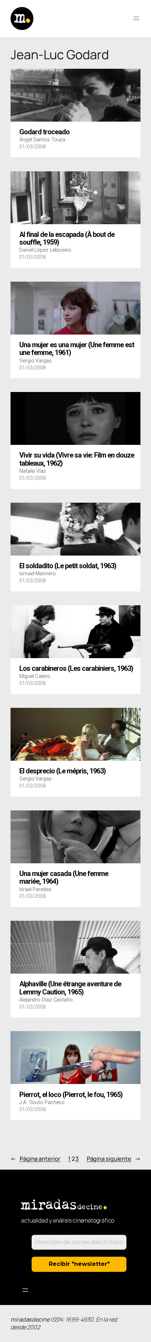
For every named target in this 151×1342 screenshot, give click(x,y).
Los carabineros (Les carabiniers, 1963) (76, 669)
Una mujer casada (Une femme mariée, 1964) (63, 878)
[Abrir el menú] (136, 18)
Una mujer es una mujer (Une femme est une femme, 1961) (76, 349)
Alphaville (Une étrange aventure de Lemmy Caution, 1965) (70, 988)
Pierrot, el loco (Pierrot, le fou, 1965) (71, 1095)
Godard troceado (44, 132)
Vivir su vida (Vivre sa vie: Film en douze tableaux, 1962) (76, 459)
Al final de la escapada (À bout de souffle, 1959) (66, 238)
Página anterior (35, 1159)
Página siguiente (113, 1159)
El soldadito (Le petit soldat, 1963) (67, 566)
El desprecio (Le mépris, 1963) (62, 771)
